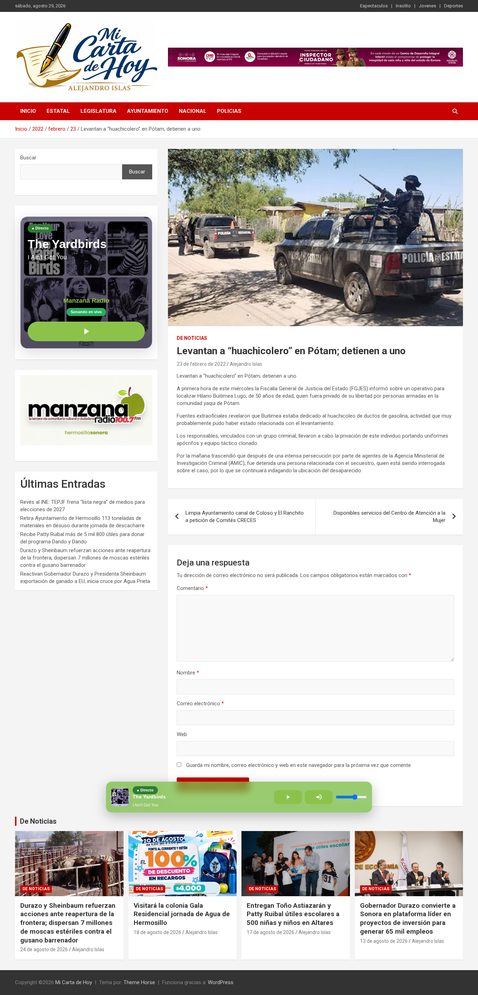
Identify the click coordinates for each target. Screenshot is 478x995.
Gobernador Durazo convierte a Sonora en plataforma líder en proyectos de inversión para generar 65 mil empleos (408, 918)
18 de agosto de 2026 (157, 932)
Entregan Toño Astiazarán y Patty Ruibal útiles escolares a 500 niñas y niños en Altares (293, 914)
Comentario (192, 588)
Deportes (453, 5)
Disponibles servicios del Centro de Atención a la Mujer (389, 516)
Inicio (28, 111)
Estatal (58, 111)
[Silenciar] (319, 797)
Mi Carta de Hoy (73, 982)
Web (182, 734)
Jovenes (427, 5)
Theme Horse (139, 982)
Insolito (403, 5)
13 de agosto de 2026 (384, 941)
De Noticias (38, 821)
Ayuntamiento (147, 111)
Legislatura (98, 111)
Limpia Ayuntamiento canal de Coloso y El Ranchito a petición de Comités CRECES (244, 516)
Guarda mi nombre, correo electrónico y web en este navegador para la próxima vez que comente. (299, 765)
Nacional (192, 111)
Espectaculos (374, 5)
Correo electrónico (200, 703)
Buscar (28, 158)
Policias (229, 111)
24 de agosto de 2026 (44, 949)
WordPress (220, 982)
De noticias (192, 338)
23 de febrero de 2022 (201, 364)
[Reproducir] (86, 331)
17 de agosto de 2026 (270, 932)
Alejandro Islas (246, 364)
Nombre (188, 673)
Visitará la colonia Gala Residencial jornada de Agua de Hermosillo (182, 914)
